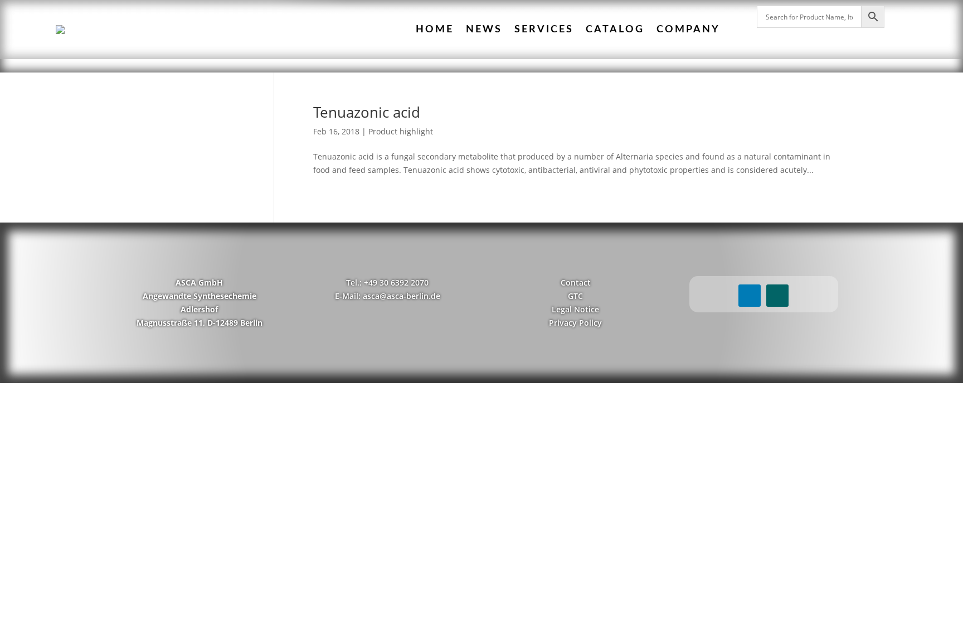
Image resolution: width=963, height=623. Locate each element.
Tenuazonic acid (366, 112)
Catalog (615, 30)
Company (688, 30)
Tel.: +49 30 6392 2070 (387, 282)
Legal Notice (575, 309)
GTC (575, 296)
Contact (576, 282)
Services (543, 30)
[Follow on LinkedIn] (749, 295)
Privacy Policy (575, 322)
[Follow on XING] (777, 295)
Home (435, 30)
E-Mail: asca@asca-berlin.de (387, 296)
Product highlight (400, 131)
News (484, 30)
